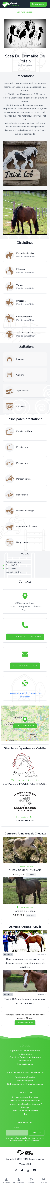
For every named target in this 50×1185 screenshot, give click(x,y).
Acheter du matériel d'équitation (25, 1100)
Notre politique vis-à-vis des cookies (25, 1084)
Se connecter (38, 4)
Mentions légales (25, 1080)
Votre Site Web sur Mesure (25, 1110)
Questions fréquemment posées (25, 1057)
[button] (25, 719)
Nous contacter (25, 1053)
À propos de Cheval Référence (25, 1050)
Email (16, 1127)
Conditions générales (25, 1077)
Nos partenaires (25, 1064)
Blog (25, 1114)
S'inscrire (36, 1132)
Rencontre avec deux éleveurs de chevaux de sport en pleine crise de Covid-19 (25, 963)
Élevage (25, 1107)
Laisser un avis (25, 1023)
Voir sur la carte (24, 726)
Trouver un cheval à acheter (25, 1097)
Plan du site (25, 1060)
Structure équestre (25, 12)
